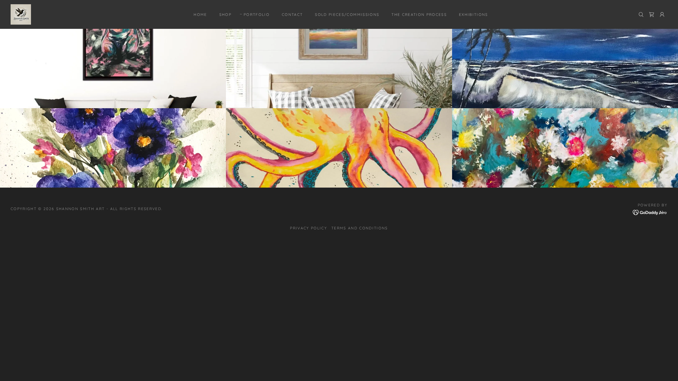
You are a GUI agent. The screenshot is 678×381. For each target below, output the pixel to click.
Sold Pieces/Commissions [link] (347, 14)
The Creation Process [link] (419, 14)
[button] (662, 14)
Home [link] (200, 14)
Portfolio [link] (257, 14)
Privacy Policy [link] (308, 228)
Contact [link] (292, 14)
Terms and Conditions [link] (359, 228)
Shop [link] (225, 14)
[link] (21, 14)
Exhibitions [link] (473, 14)
